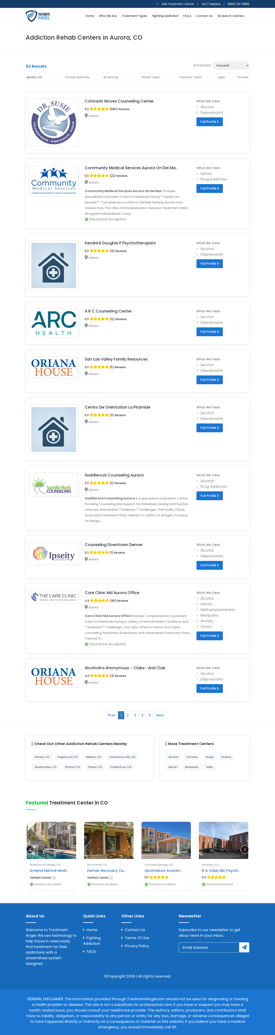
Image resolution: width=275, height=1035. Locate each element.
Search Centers (232, 16)
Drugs (209, 757)
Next (160, 715)
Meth (209, 767)
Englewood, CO (68, 757)
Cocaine (192, 757)
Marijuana (191, 767)
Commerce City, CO (122, 757)
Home (90, 16)
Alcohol (173, 757)
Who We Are (108, 16)
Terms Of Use (137, 937)
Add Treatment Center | (179, 4)
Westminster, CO (46, 767)
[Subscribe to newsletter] (244, 947)
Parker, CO (95, 767)
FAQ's (187, 16)
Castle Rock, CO (120, 767)
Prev (112, 715)
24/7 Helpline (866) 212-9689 (225, 4)
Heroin (173, 767)
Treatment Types (134, 16)
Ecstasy (226, 757)
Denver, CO (42, 757)
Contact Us (204, 16)
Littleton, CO (93, 757)
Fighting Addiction (165, 16)
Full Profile (209, 122)
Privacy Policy (137, 945)
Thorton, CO (72, 767)
